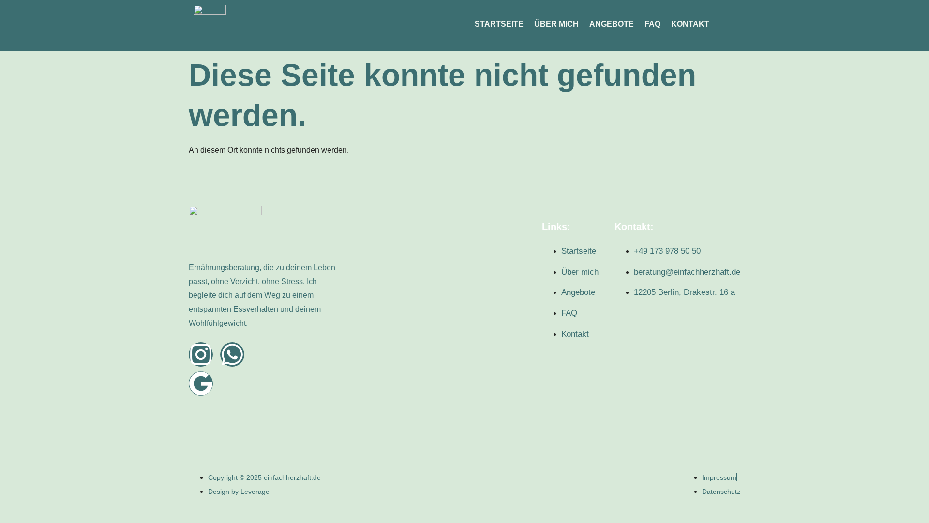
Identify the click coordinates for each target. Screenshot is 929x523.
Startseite (499, 24)
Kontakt (690, 24)
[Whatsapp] (232, 354)
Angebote (611, 24)
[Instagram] (201, 354)
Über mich (556, 24)
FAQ (652, 24)
